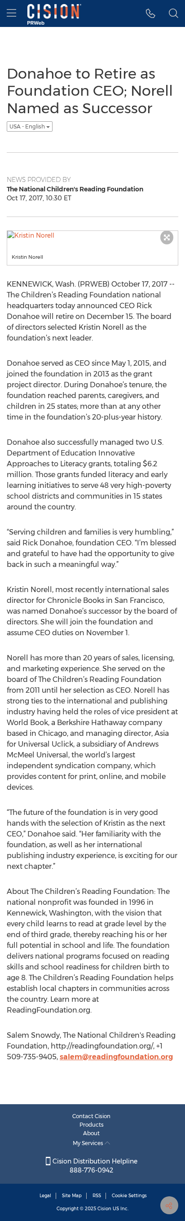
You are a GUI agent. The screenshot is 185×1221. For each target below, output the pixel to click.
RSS (96, 1196)
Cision (104, 1209)
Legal (45, 1196)
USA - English (27, 126)
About (91, 1133)
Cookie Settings (129, 1196)
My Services (89, 1143)
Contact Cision (91, 1116)
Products (91, 1124)
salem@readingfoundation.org (116, 1057)
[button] (150, 13)
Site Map (72, 1196)
